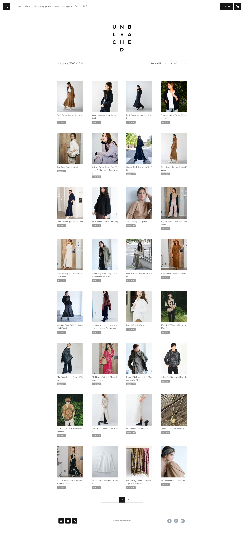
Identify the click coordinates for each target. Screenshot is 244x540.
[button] (226, 6)
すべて (174, 63)
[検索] (6, 6)
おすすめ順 (156, 63)
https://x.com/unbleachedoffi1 (176, 521)
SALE (84, 6)
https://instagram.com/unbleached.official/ (183, 521)
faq (77, 6)
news (56, 6)
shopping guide (42, 6)
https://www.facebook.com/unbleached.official (169, 521)
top (20, 6)
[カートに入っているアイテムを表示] (237, 6)
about (28, 6)
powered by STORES (122, 521)
